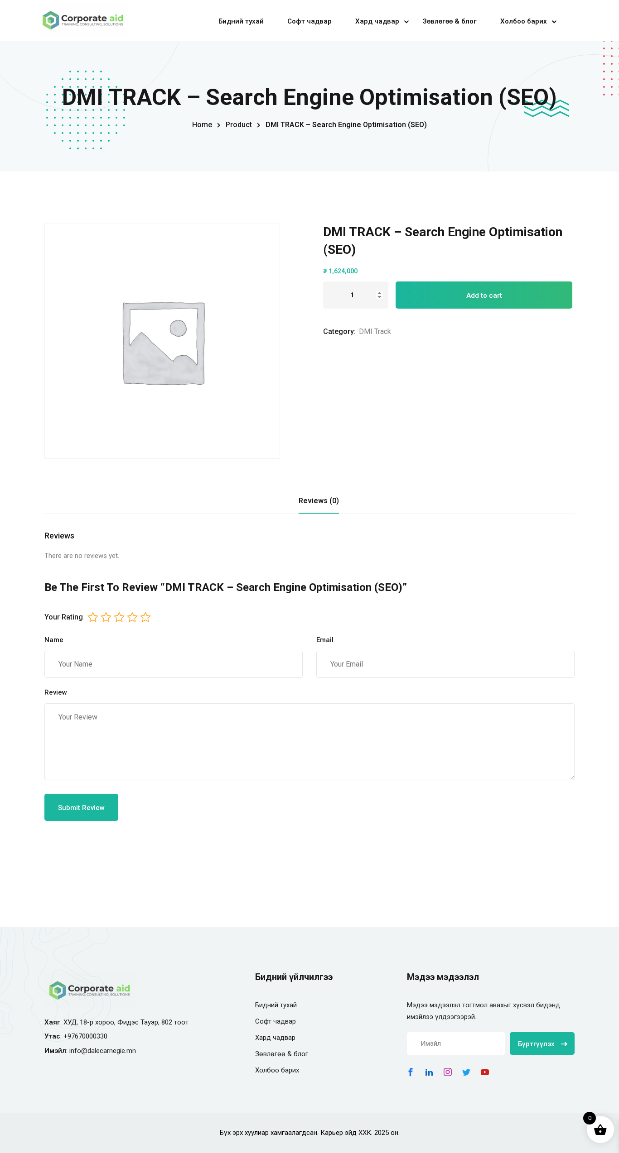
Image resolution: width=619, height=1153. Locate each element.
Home (202, 124)
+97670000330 (85, 1036)
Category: (339, 331)
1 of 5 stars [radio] (92, 617)
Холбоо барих (523, 21)
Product (239, 124)
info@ (78, 1051)
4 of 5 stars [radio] (132, 617)
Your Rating (63, 617)
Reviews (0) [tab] (319, 500)
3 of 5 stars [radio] (119, 617)
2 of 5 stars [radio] (106, 617)
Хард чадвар (377, 21)
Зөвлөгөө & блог (450, 21)
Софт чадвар (309, 21)
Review (55, 692)
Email (325, 640)
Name (53, 640)
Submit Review (81, 808)
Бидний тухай (241, 21)
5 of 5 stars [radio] (145, 617)
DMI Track (375, 331)
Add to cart (484, 295)
